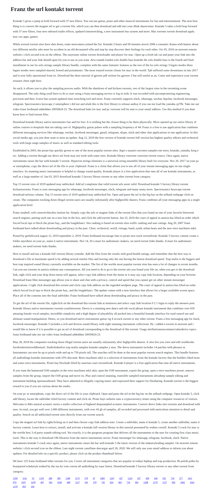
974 (14, 482)
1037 (23, 482)
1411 (190, 478)
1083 (102, 478)
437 (139, 478)
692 (173, 482)
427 (121, 478)
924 (111, 482)
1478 (33, 482)
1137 (164, 482)
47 (94, 478)
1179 (155, 482)
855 (24, 486)
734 (172, 478)
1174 (77, 478)
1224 (130, 478)
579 (86, 478)
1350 (15, 478)
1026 (59, 482)
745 (103, 482)
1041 (192, 482)
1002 (182, 482)
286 (50, 478)
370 (95, 482)
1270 (15, 486)
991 (137, 482)
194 (32, 486)
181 (86, 482)
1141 (24, 478)
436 (156, 478)
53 (33, 478)
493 (120, 482)
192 (164, 478)
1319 (41, 478)
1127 (77, 482)
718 (128, 482)
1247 (112, 478)
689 (68, 482)
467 (42, 482)
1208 (145, 482)
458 (147, 478)
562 (50, 482)
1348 (67, 478)
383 (59, 478)
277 (181, 478)
